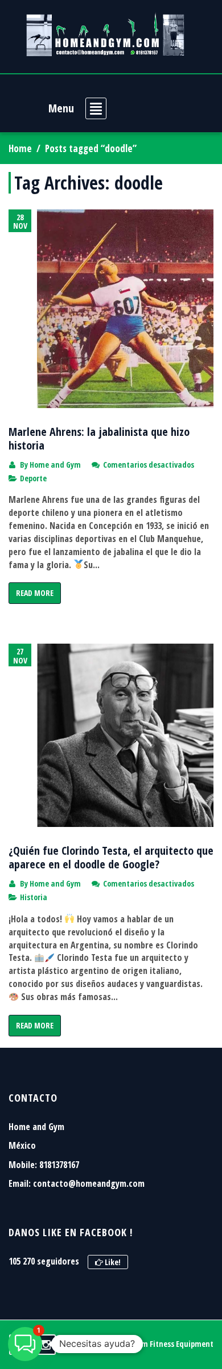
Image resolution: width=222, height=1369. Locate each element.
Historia (33, 897)
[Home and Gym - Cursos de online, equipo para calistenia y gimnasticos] (105, 34)
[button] (25, 1344)
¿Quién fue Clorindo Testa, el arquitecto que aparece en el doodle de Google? (111, 857)
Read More (35, 592)
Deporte (33, 478)
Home (20, 148)
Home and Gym (55, 464)
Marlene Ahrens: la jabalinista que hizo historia (99, 438)
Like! (112, 1262)
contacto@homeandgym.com (89, 1183)
